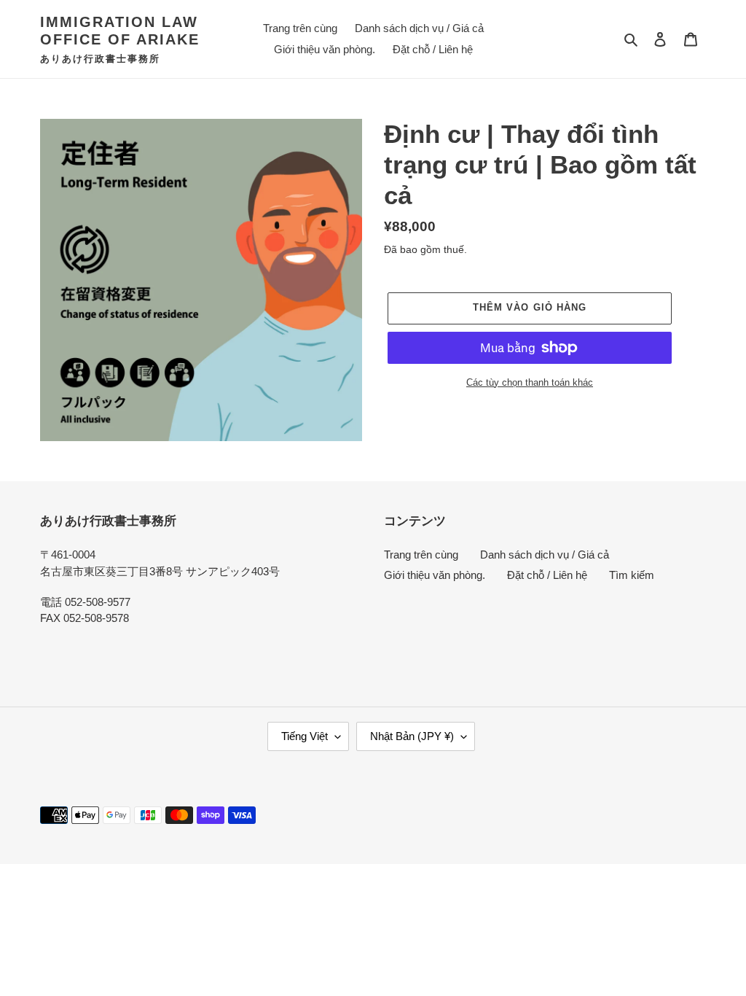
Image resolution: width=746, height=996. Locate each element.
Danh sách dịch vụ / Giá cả (544, 554)
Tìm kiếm (631, 575)
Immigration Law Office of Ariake (120, 30)
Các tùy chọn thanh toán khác (529, 382)
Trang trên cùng (421, 554)
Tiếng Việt (304, 736)
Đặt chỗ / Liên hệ (547, 575)
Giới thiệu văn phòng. (434, 575)
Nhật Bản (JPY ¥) (412, 736)
